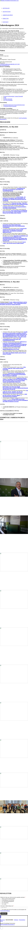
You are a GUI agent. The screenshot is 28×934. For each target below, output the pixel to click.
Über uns (5, 18)
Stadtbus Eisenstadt (8, 98)
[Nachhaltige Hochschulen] (14, 2)
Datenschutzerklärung (5, 910)
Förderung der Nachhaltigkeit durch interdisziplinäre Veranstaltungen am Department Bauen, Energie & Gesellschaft (14, 374)
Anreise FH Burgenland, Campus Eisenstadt (13, 96)
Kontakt (5, 22)
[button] (0, 916)
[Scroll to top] (1, 927)
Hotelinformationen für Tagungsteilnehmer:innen (14, 104)
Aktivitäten (6, 11)
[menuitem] (15, 8)
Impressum (2, 919)
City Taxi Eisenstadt (8, 100)
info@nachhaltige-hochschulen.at (7, 924)
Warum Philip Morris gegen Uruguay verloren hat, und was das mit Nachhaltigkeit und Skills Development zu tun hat (15, 400)
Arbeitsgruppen (7, 15)
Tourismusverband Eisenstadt (10, 106)
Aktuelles (6, 8)
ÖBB (5, 97)
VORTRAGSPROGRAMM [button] (6, 64)
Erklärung (16, 919)
